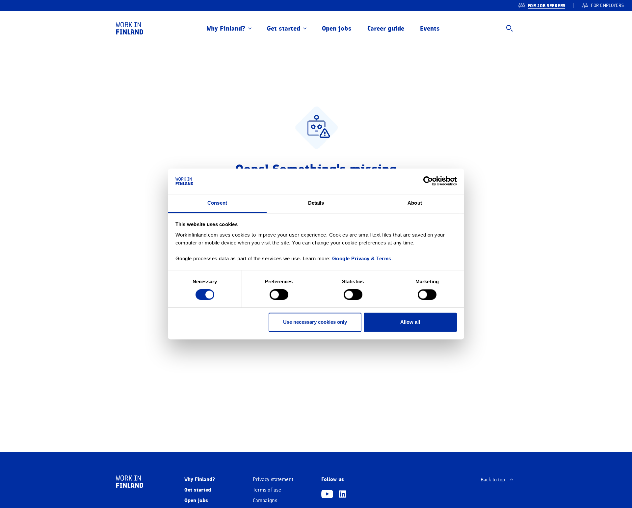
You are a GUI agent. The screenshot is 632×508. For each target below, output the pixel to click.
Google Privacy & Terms (361, 258)
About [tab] (415, 203)
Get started (283, 28)
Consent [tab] (217, 203)
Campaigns (265, 500)
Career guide (385, 28)
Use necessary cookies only (315, 322)
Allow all (410, 322)
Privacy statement (273, 479)
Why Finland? (226, 28)
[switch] (279, 295)
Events (430, 28)
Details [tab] (316, 203)
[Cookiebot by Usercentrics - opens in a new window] (428, 181)
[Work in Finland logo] (129, 28)
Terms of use (267, 490)
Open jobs (337, 28)
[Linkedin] (342, 494)
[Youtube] (327, 495)
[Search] (509, 28)
